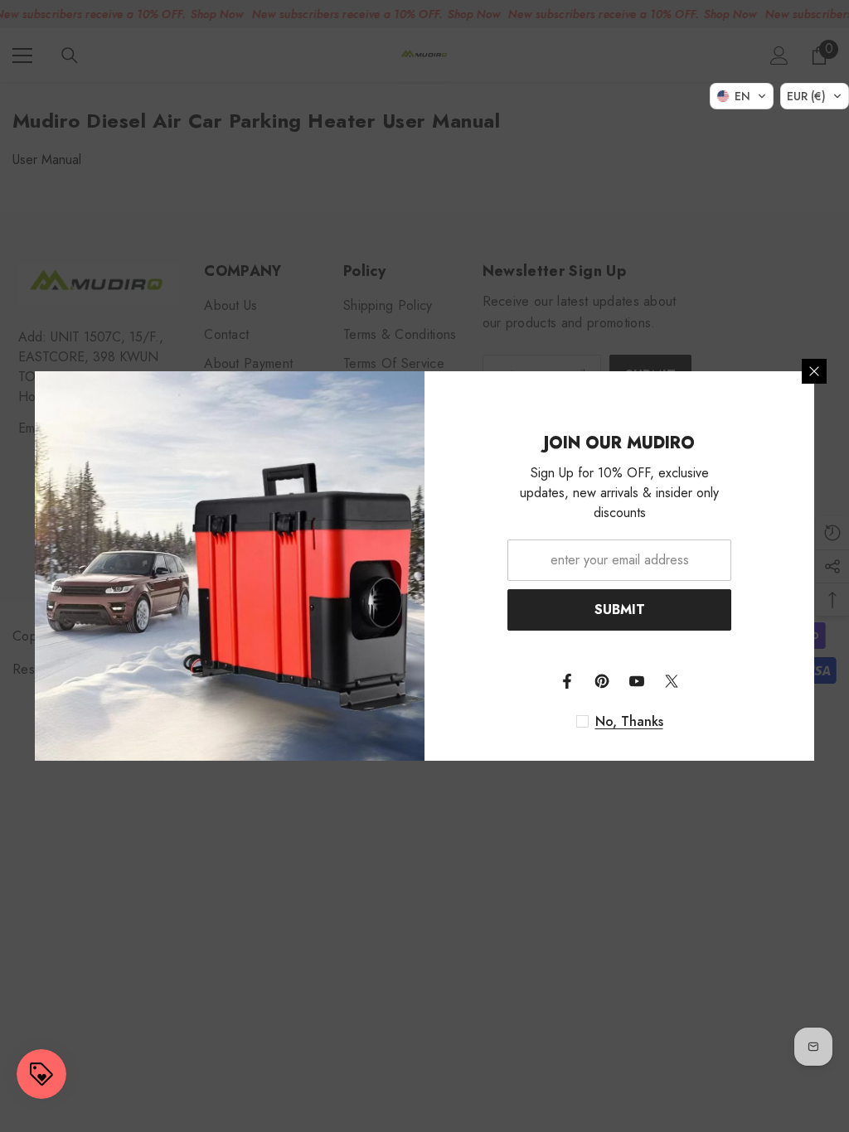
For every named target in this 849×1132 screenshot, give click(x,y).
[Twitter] (671, 681)
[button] (742, 96)
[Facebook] (567, 681)
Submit (619, 609)
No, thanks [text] (629, 722)
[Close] (814, 371)
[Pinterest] (602, 681)
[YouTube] (636, 681)
